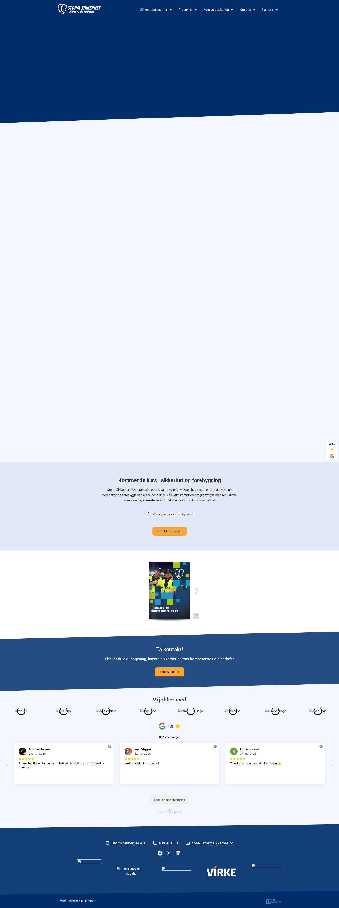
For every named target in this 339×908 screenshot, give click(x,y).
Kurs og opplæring (216, 10)
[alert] (169, 514)
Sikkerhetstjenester (153, 10)
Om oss (245, 10)
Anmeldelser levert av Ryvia (169, 811)
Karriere (267, 10)
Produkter (185, 10)
